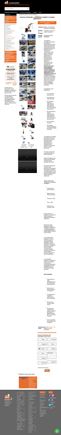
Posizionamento (43, 413)
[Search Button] (28, 8)
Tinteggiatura (9, 40)
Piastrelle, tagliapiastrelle (8, 46)
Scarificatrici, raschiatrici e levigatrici (10, 36)
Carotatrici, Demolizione (8, 29)
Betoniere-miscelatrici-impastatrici (10, 25)
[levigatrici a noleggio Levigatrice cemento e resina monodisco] (32, 107)
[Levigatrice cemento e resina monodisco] (27, 33)
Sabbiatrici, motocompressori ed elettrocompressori (10, 42)
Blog (40, 12)
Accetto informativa (43, 367)
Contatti (35, 12)
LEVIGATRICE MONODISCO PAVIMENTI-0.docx (24, 146)
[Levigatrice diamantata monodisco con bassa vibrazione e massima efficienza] (32, 114)
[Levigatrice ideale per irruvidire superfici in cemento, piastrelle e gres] (23, 119)
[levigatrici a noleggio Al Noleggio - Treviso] (23, 113)
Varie (7, 34)
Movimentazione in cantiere (10, 48)
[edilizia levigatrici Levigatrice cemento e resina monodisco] (23, 37)
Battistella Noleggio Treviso (11, 12)
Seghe (7, 26)
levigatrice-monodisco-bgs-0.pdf (31, 146)
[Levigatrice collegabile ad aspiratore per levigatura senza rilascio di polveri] (23, 131)
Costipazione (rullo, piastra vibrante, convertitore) (10, 32)
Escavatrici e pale (10, 38)
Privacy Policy (47, 369)
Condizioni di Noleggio (25, 12)
